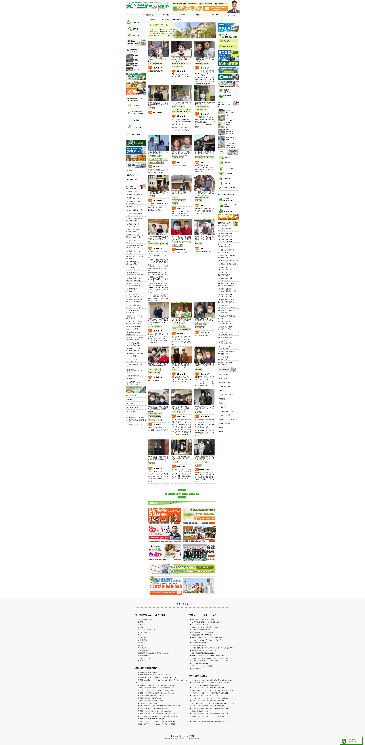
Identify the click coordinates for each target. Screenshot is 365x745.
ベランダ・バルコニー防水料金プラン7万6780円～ (207, 640)
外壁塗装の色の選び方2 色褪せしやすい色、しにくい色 (154, 675)
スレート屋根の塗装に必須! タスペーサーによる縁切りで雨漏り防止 (158, 716)
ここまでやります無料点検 (200, 624)
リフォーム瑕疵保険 (144, 632)
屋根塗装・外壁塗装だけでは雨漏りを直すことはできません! (156, 693)
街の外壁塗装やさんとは (150, 15)
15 (197, 494)
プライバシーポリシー (144, 658)
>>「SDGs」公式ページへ (134, 424)
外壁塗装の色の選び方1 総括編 (147, 672)
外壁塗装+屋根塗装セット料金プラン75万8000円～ (207, 637)
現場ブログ (141, 624)
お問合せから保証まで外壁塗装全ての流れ (205, 627)
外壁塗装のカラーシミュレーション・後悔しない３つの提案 (156, 685)
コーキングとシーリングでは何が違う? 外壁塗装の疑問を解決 (156, 721)
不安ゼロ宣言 (142, 642)
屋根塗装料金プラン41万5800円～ (202, 635)
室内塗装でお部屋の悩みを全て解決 (203, 653)
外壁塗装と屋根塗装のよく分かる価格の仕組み (206, 622)
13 (190, 494)
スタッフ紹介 (142, 648)
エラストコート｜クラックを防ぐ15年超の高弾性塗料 (208, 700)
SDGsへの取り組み (144, 650)
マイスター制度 (142, 637)
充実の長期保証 (142, 640)
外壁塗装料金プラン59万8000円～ (202, 632)
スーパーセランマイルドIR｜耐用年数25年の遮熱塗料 (208, 687)
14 (194, 494)
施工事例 (182, 15)
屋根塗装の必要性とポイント (201, 645)
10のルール (141, 635)
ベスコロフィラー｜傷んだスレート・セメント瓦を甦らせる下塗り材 (213, 690)
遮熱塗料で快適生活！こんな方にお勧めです (205, 695)
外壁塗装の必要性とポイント (201, 642)
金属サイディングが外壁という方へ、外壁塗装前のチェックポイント (213, 721)
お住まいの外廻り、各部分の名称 (148, 703)
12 (187, 494)
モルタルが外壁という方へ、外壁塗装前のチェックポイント (210, 713)
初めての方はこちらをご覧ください (203, 619)
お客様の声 (141, 627)
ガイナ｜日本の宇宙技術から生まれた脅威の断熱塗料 (208, 706)
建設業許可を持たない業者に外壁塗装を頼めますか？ (154, 653)
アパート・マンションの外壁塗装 (202, 666)
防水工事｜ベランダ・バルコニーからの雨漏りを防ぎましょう (211, 655)
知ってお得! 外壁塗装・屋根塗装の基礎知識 (151, 695)
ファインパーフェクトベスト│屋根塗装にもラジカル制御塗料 (210, 682)
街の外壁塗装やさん (182, 738)
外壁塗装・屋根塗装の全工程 (201, 630)
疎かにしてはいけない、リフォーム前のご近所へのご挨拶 (155, 690)
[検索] (237, 20)
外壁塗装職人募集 (143, 655)
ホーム (133, 15)
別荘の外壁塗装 (197, 668)
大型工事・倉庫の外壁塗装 (200, 663)
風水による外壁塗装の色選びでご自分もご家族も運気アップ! (156, 687)
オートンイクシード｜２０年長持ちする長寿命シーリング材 (210, 708)
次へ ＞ (181, 497)
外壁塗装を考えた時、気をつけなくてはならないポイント (155, 711)
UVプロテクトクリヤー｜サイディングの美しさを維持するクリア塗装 (213, 703)
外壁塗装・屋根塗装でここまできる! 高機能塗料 (152, 708)
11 (183, 494)
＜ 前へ (181, 490)
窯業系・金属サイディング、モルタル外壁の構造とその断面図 (156, 724)
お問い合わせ (231, 15)
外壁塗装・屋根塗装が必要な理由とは (149, 698)
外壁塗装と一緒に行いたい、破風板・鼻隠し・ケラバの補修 (210, 661)
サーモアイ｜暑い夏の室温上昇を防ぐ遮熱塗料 (206, 685)
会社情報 (140, 645)
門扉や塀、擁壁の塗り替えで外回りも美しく (205, 650)
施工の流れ (166, 15)
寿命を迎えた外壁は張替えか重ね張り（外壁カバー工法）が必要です (213, 648)
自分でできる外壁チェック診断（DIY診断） (151, 700)
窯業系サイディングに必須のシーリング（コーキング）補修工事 (211, 658)
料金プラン (199, 15)
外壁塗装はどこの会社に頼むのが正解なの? (151, 719)
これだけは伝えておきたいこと (147, 630)
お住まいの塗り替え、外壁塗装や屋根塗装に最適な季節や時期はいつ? (159, 706)
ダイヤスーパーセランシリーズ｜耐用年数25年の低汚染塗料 (210, 693)
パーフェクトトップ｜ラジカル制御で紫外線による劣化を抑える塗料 (213, 680)
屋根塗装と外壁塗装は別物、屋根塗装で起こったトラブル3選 (156, 713)
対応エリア (215, 15)
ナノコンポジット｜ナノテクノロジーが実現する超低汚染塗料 (211, 698)
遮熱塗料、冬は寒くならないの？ (202, 711)
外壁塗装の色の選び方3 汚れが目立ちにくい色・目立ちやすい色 (157, 677)
